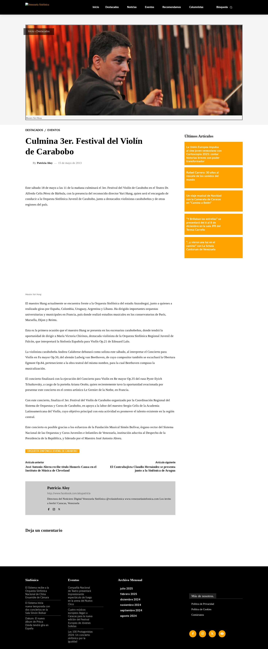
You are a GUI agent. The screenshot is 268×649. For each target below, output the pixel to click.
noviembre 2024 (130, 605)
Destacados (43, 31)
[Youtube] (222, 633)
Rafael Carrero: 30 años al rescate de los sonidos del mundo (202, 176)
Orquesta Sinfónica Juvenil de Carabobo (52, 451)
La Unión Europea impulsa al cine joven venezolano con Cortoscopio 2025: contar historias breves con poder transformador (204, 154)
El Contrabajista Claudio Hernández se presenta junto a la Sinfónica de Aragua (142, 468)
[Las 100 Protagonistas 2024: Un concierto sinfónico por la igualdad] (98, 635)
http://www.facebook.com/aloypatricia (68, 493)
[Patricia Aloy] (29, 163)
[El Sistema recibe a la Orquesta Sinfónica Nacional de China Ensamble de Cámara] (55, 591)
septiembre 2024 (131, 610)
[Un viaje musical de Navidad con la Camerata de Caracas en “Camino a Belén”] (232, 201)
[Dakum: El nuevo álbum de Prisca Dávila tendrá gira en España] (55, 621)
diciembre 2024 (130, 599)
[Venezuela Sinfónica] (49, 7)
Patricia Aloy (45, 163)
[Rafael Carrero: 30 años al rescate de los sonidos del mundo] (232, 178)
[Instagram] (54, 508)
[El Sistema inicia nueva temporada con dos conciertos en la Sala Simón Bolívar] (55, 606)
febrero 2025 (128, 594)
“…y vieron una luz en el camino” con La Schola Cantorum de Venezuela (200, 246)
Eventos (53, 130)
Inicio (31, 31)
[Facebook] (48, 508)
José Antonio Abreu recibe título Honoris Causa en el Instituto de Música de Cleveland (60, 468)
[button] (224, 7)
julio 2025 (126, 588)
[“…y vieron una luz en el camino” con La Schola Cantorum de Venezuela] (232, 247)
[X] (59, 508)
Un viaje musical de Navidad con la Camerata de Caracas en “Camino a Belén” (204, 199)
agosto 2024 (128, 616)
